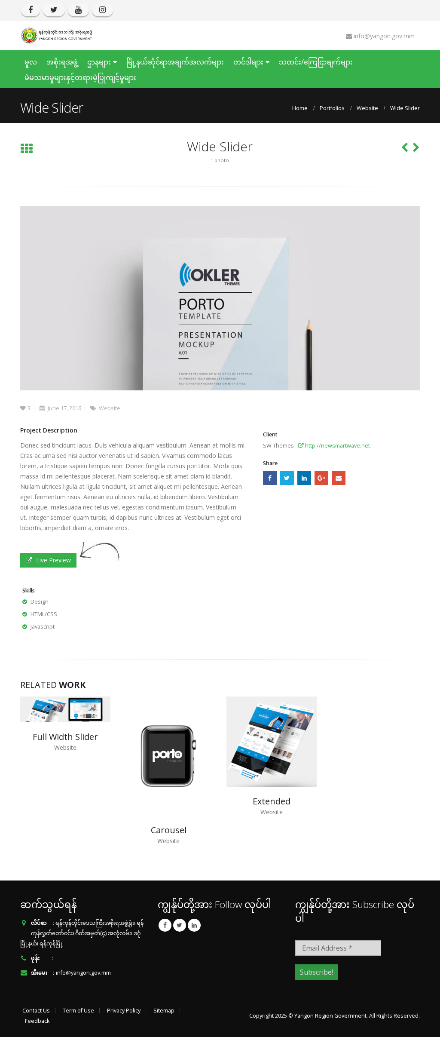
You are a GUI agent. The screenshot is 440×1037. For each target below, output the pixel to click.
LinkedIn (304, 478)
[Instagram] (102, 10)
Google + (321, 478)
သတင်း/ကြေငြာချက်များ (316, 62)
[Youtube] (78, 10)
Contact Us (36, 1010)
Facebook (270, 478)
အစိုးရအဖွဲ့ (62, 62)
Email (338, 478)
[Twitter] (54, 10)
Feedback (37, 1021)
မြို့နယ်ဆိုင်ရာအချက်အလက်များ (175, 62)
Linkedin (194, 925)
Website (109, 408)
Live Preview (53, 560)
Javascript (43, 626)
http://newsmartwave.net (337, 445)
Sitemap (163, 1010)
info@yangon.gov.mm (83, 972)
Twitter (287, 478)
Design (40, 601)
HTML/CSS (44, 614)
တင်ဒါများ (248, 62)
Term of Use (78, 1010)
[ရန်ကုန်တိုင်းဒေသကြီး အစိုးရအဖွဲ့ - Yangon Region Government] (56, 35)
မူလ (30, 62)
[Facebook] (30, 10)
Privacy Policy (124, 1010)
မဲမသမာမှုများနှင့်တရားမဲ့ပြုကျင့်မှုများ (80, 77)
